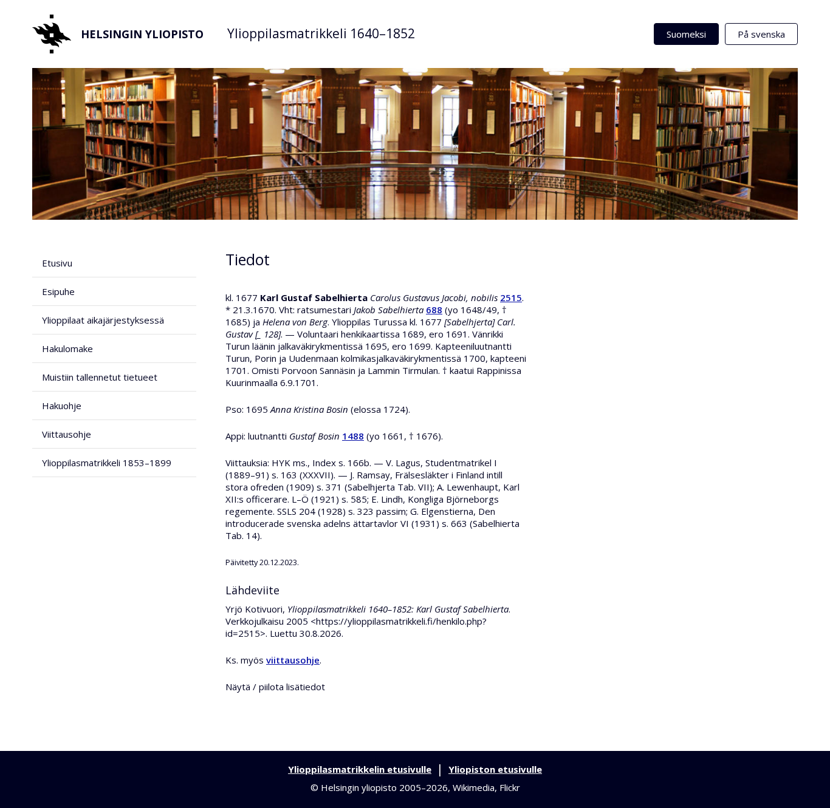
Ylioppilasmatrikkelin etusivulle (359, 769)
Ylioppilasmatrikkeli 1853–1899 (106, 463)
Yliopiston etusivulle (495, 769)
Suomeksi (686, 34)
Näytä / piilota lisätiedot (275, 687)
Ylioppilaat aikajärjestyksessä (103, 320)
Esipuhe (58, 291)
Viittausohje (66, 434)
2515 (511, 297)
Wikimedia (474, 787)
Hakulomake (67, 348)
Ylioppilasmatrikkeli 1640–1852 (321, 33)
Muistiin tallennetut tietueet (99, 377)
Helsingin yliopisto (142, 34)
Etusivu (57, 263)
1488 (353, 436)
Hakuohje (61, 405)
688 (434, 310)
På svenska (761, 34)
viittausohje (293, 660)
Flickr (509, 787)
